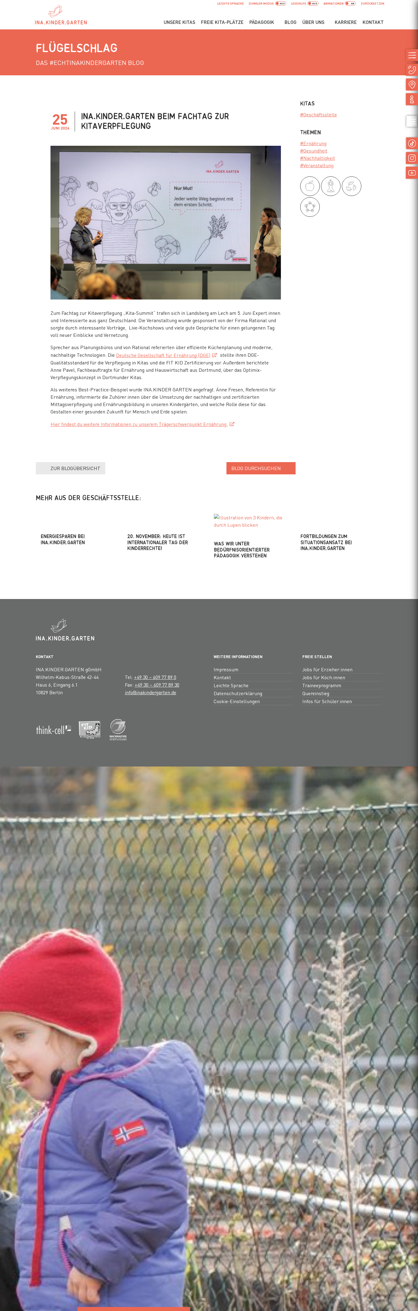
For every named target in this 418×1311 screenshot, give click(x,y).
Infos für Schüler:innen (327, 701)
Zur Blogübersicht (75, 468)
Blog (291, 22)
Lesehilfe (298, 3)
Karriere (346, 22)
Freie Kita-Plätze (222, 22)
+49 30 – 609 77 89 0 (155, 677)
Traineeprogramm (321, 685)
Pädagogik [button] (261, 22)
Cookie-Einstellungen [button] (237, 701)
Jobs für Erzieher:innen (327, 669)
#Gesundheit (313, 150)
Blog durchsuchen (256, 468)
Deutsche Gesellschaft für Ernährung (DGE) (163, 355)
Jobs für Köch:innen (323, 677)
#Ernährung (313, 143)
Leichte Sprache (230, 3)
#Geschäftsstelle (318, 114)
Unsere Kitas (179, 22)
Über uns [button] (313, 22)
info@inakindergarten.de (150, 692)
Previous (55, 223)
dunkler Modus (261, 3)
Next (276, 223)
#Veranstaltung (317, 165)
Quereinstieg (315, 693)
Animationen (333, 3)
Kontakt (373, 22)
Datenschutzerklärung (238, 693)
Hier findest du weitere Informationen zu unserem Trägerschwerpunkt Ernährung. (139, 424)
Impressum (226, 669)
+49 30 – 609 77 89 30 (157, 684)
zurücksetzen (372, 3)
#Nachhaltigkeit (317, 158)
